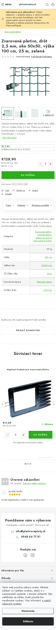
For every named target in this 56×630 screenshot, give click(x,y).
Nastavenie (28, 611)
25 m (49, 273)
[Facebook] (25, 555)
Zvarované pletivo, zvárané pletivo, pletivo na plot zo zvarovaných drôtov (42, 236)
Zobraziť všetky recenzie (34, 483)
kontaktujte (28, 17)
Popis (8, 205)
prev (2, 404)
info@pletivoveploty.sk (30, 531)
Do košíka (28, 175)
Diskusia (21, 205)
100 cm (48, 257)
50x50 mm (47, 265)
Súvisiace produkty (40, 205)
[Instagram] (32, 555)
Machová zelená (44, 281)
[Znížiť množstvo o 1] (40, 164)
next (53, 404)
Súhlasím (28, 621)
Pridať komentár (28, 330)
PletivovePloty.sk (13, 25)
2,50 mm (47, 290)
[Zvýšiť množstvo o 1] (50, 164)
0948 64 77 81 (30, 537)
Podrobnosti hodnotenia (41, 56)
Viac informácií (9, 137)
